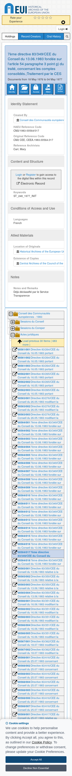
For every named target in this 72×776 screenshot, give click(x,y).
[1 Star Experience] (35, 18)
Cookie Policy (42, 742)
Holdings (10, 36)
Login (62, 29)
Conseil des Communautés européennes (43, 120)
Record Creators (31, 36)
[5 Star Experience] (51, 18)
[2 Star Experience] (39, 18)
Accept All (36, 759)
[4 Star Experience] (47, 18)
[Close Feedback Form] (63, 22)
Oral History (54, 36)
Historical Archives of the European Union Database (37, 9)
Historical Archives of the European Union (43, 251)
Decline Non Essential (36, 768)
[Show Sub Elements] (12, 322)
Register (31, 174)
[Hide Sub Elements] (10, 314)
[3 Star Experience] (43, 18)
